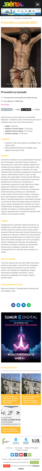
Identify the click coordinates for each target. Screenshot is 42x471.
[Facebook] (16, 455)
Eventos (9, 18)
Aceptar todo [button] (34, 462)
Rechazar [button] (6, 466)
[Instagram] (25, 455)
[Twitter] (12, 455)
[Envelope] (29, 455)
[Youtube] (21, 455)
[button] (37, 4)
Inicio (2, 18)
